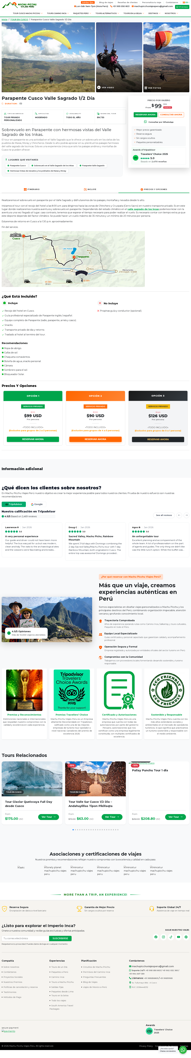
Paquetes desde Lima (62, 991)
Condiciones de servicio (166, 1046)
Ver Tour (47, 817)
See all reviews (164, 515)
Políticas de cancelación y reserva (20, 987)
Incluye (92, 189)
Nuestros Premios (12, 982)
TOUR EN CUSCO (19, 19)
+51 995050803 (151, 978)
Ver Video (108, 88)
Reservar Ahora (145, 114)
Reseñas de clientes (128, 2)
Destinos (153, 13)
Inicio (4, 19)
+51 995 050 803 (153, 970)
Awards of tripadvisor (144, 150)
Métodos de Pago (12, 997)
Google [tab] (38, 504)
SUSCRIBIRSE (60, 938)
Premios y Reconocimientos (24, 714)
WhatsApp (183, 7)
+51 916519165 (166, 978)
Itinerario (33, 189)
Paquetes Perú (81, 13)
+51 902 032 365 (170, 970)
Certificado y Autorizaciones (119, 714)
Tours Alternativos (106, 13)
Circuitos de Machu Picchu (96, 967)
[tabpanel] (95, 535)
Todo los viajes (58, 1000)
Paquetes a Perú (59, 972)
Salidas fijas (88, 2)
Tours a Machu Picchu (62, 982)
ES (187, 2)
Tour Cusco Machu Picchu (26, 13)
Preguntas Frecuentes (94, 977)
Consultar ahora (171, 114)
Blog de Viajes (89, 982)
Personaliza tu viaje (151, 2)
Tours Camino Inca (56, 13)
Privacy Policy (146, 1046)
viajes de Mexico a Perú (94, 987)
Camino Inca (57, 977)
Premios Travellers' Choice (72, 714)
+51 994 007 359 (136, 974)
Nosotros (170, 13)
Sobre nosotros (11, 967)
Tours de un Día (59, 967)
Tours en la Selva (132, 13)
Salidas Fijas (57, 987)
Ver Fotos (154, 88)
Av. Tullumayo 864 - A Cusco (144, 983)
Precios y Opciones (155, 189)
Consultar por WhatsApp (161, 122)
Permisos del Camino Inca (96, 972)
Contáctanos (172, 2)
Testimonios (9, 992)
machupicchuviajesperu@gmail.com (153, 6)
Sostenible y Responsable (166, 714)
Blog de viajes (106, 2)
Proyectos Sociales (13, 977)
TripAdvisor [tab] (15, 504)
